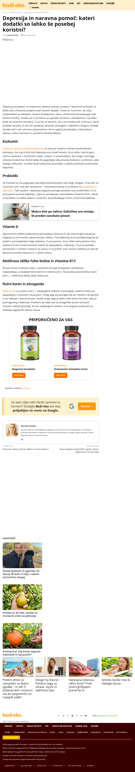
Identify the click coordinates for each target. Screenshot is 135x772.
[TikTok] (76, 715)
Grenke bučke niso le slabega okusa (116, 681)
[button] (34, 7)
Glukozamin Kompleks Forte (71, 369)
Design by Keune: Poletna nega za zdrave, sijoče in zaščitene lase (47, 685)
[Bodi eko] (14, 5)
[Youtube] (85, 715)
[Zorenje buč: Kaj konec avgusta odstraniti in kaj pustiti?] (22, 636)
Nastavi (87, 406)
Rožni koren (9, 291)
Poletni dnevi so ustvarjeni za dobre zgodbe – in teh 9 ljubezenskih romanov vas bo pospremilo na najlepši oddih (18, 688)
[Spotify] (72, 715)
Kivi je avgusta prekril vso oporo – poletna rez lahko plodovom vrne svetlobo (33, 744)
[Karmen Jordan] (12, 432)
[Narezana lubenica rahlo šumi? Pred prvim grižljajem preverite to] (84, 667)
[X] (81, 715)
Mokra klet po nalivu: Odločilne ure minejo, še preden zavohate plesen (63, 213)
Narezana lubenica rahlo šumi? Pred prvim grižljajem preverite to (81, 685)
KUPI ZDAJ (18, 375)
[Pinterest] (67, 715)
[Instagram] (63, 715)
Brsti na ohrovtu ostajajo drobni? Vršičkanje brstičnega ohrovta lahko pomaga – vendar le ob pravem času (44, 748)
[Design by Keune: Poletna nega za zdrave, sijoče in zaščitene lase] (50, 667)
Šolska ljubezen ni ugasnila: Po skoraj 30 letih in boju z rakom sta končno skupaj (21, 574)
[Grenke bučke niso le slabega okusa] (117, 667)
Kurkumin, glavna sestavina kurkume (23, 148)
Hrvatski (113, 715)
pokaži (27, 388)
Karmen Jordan (12, 35)
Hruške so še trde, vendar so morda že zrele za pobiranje (20, 614)
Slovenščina (103, 715)
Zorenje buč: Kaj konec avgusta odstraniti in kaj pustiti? (21, 653)
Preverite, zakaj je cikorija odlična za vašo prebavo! (26, 449)
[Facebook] (22, 439)
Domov (5, 12)
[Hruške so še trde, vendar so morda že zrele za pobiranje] (22, 597)
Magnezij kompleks (23, 369)
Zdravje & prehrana (16, 12)
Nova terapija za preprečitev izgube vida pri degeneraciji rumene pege (79, 450)
